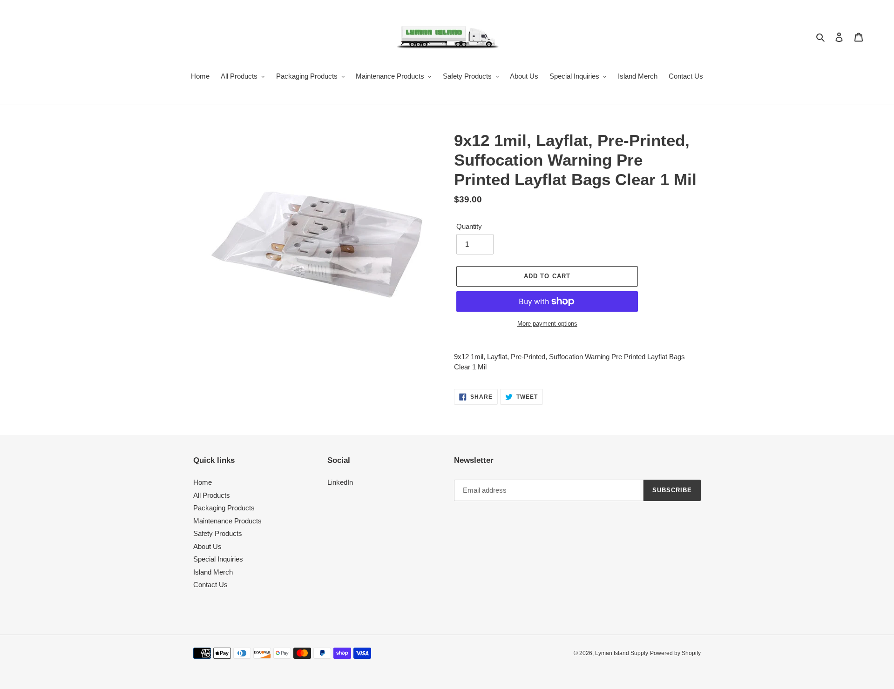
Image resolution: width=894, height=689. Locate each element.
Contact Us (210, 585)
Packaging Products (224, 508)
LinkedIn (340, 482)
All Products (211, 495)
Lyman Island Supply (621, 653)
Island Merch (213, 572)
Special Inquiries (218, 559)
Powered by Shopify (675, 653)
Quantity (469, 226)
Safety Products (217, 533)
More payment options (547, 323)
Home (202, 482)
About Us (207, 546)
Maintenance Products (227, 521)
